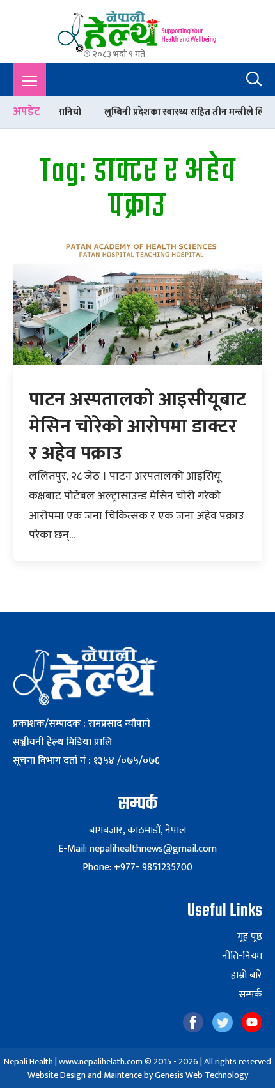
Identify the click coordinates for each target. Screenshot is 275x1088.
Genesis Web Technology (201, 1075)
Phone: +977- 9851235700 (137, 867)
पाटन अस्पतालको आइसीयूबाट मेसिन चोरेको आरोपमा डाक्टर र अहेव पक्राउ (137, 426)
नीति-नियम (242, 956)
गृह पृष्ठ (249, 937)
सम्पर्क (250, 994)
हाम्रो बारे (246, 975)
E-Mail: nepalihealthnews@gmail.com (137, 849)
